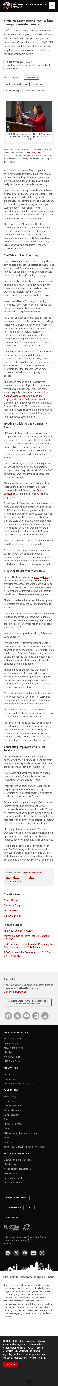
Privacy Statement (13, 1178)
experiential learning (35, 91)
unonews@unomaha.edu (16, 991)
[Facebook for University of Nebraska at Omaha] (8, 1016)
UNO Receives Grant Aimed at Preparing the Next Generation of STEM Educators (28, 946)
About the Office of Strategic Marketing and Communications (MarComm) (28, 1002)
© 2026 (8, 1243)
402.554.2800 (12, 1217)
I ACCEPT (10, 1364)
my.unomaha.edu (12, 1057)
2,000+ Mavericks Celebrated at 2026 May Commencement (28, 954)
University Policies (13, 1182)
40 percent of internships (23, 351)
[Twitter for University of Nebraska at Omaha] (17, 1016)
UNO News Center (32, 872)
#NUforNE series (34, 152)
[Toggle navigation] (52, 5)
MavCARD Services (13, 1047)
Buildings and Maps (13, 1105)
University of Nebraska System (19, 1083)
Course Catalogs (12, 1043)
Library (7, 1128)
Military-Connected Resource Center (22, 1133)
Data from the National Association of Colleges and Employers (26, 396)
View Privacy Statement (34, 1357)
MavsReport (10, 1164)
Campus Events (13, 881)
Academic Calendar (13, 1038)
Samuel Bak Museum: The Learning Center (24, 1146)
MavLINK (8, 1052)
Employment (10, 1079)
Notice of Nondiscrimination (17, 1169)
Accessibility (10, 1096)
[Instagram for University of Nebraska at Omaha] (45, 1016)
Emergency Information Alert (18, 1159)
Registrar (8, 1142)
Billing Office (10, 1101)
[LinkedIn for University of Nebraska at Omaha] (35, 1016)
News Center (11, 900)
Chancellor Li (32, 77)
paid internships (13, 91)
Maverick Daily (13, 877)
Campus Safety (11, 1114)
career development (41, 577)
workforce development (17, 84)
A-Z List (8, 1074)
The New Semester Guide (18, 930)
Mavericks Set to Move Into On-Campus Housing (26, 937)
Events (7, 1119)
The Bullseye (30, 877)
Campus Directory (12, 1110)
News (6, 1137)
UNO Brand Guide (12, 1061)
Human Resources (12, 1124)
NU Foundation (11, 1173)
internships (38, 84)
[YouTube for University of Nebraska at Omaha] (26, 1016)
